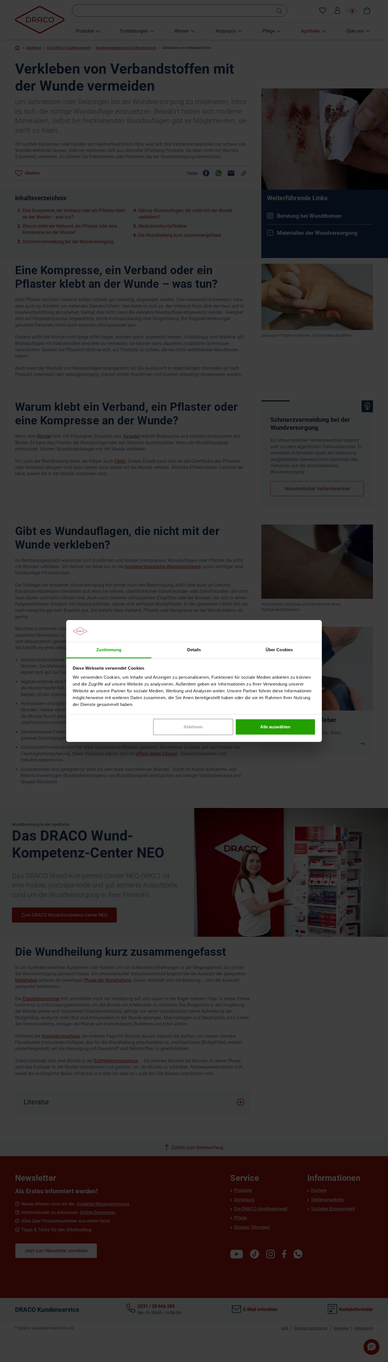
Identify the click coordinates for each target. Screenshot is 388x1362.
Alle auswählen (275, 726)
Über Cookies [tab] (279, 649)
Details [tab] (194, 649)
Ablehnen (193, 726)
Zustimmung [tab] (108, 649)
